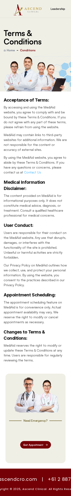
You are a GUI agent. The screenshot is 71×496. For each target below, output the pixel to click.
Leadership (58, 9)
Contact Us (32, 172)
